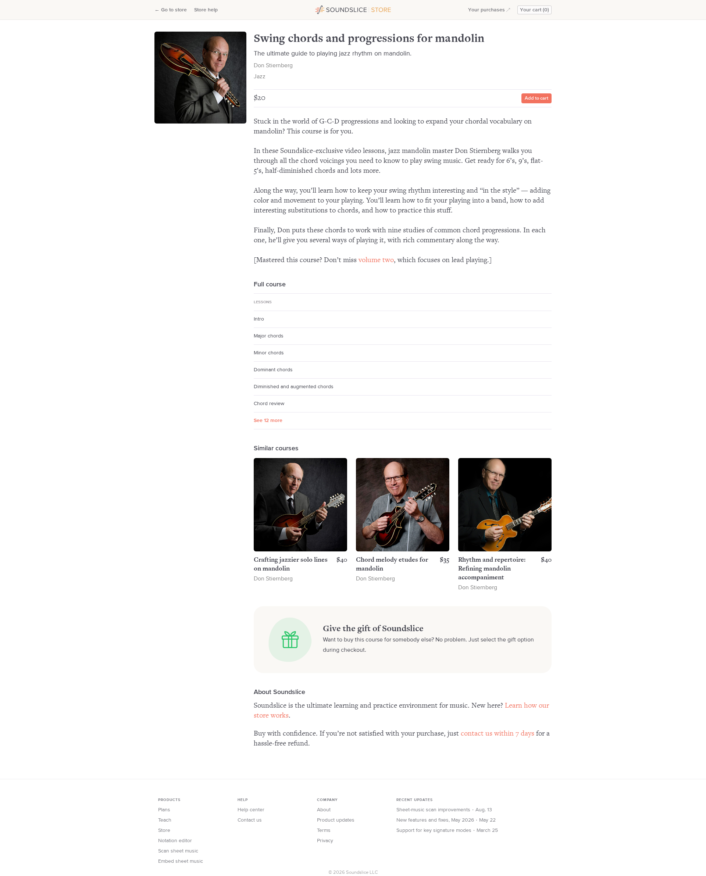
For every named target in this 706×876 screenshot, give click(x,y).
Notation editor (175, 840)
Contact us (250, 820)
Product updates (335, 820)
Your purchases (486, 9)
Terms (324, 830)
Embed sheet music (180, 861)
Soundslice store (332, 9)
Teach (164, 820)
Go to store (170, 9)
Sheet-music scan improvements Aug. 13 (444, 809)
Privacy (325, 840)
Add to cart (536, 98)
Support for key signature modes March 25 (447, 830)
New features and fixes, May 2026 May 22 (446, 820)
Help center (251, 809)
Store (164, 830)
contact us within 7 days (497, 733)
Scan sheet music (178, 851)
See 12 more (268, 420)
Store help (206, 9)
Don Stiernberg (273, 66)
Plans (164, 809)
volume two (376, 260)
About (324, 809)
